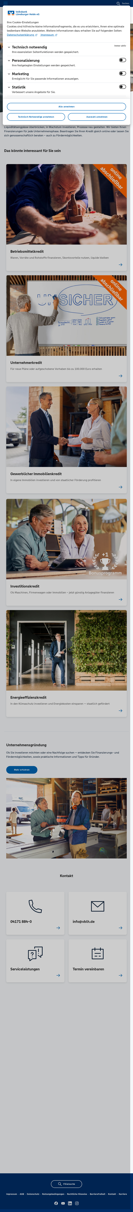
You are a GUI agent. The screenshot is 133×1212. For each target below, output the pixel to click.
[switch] (122, 60)
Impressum (47, 34)
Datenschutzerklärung (21, 34)
